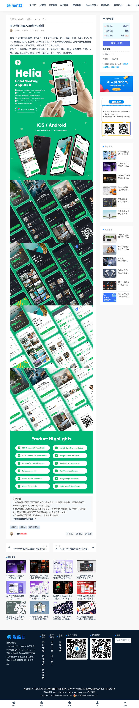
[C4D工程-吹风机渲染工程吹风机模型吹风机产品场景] (109, 273)
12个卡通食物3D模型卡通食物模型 (123, 284)
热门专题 (43, 646)
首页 (34, 5)
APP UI (37, 19)
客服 (69, 706)
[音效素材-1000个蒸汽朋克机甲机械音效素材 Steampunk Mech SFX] (109, 262)
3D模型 (43, 5)
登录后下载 (116, 43)
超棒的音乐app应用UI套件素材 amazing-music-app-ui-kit (62, 598)
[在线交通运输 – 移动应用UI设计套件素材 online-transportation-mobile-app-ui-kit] (39, 607)
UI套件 (13, 527)
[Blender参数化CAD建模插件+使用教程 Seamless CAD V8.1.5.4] (109, 190)
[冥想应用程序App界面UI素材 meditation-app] (63, 607)
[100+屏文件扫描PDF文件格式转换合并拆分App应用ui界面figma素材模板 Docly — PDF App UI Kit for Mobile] (63, 566)
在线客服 (60, 646)
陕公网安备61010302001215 (86, 695)
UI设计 (130, 5)
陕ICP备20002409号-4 (63, 695)
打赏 (70, 534)
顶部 (125, 706)
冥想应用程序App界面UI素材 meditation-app (62, 619)
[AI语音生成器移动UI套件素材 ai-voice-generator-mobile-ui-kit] (16, 587)
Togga (20, 534)
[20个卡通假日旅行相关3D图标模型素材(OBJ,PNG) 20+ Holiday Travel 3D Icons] (109, 155)
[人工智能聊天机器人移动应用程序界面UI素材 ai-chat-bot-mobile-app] (86, 607)
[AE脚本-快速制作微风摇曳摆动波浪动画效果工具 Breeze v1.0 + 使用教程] (109, 238)
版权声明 (52, 646)
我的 (97, 706)
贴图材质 (53, 5)
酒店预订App (34, 527)
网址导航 (43, 660)
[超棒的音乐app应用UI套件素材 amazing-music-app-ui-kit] (63, 587)
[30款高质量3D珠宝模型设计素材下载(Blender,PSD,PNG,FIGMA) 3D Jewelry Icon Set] (109, 202)
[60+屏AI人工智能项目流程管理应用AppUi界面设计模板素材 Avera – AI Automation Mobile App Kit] (16, 566)
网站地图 (43, 674)
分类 (41, 706)
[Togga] (11, 30)
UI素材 (22, 527)
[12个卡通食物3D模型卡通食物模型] (109, 285)
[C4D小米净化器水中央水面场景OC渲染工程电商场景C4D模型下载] (109, 214)
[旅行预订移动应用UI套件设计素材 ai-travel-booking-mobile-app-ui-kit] (16, 607)
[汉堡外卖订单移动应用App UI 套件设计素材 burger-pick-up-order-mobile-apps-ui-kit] (86, 587)
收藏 (80, 534)
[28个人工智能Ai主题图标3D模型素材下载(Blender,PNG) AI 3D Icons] (109, 297)
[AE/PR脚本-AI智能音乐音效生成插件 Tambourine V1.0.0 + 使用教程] (109, 178)
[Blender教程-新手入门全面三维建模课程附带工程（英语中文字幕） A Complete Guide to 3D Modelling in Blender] (109, 250)
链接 (89, 534)
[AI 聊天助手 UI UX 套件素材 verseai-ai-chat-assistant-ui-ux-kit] (39, 587)
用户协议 (52, 660)
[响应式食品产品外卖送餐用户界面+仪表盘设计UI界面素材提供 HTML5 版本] (39, 566)
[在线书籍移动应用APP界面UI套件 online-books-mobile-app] (86, 566)
